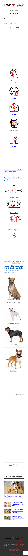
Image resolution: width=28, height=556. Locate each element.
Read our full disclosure (19, 544)
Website (14, 98)
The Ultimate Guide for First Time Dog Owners (12, 497)
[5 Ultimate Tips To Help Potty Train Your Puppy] (7, 517)
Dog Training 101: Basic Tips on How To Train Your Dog (18, 511)
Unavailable (14, 146)
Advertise (14, 549)
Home (5, 23)
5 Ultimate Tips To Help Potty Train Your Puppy (18, 518)
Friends (18, 549)
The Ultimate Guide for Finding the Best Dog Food (18, 504)
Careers (9, 550)
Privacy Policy (18, 550)
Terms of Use (13, 550)
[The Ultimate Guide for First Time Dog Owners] (14, 482)
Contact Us (11, 549)
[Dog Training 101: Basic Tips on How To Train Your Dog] (7, 510)
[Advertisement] (14, 413)
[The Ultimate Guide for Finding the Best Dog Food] (7, 503)
